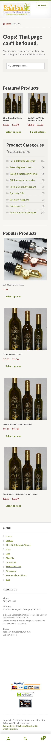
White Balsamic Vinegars (23, 212)
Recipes (9, 541)
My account (11, 571)
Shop (8, 549)
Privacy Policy (9, 726)
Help (8, 580)
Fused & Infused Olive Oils (23, 174)
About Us (10, 558)
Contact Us (11, 562)
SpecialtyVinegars (19, 199)
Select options (13, 131)
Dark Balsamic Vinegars (22, 161)
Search (25, 738)
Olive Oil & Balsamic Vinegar (18, 545)
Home (8, 24)
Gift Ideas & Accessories (22, 180)
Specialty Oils (17, 193)
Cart (8, 554)
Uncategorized (17, 206)
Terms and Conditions (16, 575)
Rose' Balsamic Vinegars (23, 186)
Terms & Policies (13, 567)
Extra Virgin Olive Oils (21, 167)
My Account (8, 738)
